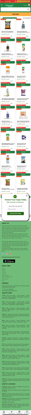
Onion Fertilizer (17, 367)
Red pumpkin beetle (17, 380)
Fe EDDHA (18, 398)
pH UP (9, 399)
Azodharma (10, 389)
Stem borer (4, 310)
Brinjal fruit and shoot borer (23, 350)
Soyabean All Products (12, 337)
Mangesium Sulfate (25, 398)
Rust (28, 326)
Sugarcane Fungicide (17, 315)
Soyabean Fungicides (6, 339)
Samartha (24, 389)
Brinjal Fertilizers (21, 348)
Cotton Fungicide (11, 303)
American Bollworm (20, 304)
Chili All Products (9, 331)
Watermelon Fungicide (7, 380)
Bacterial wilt (7, 364)
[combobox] (15, 9)
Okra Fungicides (25, 344)
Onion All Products (9, 367)
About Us (4, 273)
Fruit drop (9, 357)
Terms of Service (5, 277)
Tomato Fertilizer (21, 295)
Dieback (13, 357)
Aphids (25, 321)
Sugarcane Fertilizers (24, 314)
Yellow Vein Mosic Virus (15, 345)
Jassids (22, 345)
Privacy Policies (5, 275)
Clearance (12, 401)
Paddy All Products (10, 307)
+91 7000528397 (10, 289)
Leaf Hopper (10, 351)
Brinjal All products (10, 348)
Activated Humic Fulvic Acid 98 (14, 393)
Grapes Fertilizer (21, 372)
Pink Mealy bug (19, 373)
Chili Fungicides (5, 332)
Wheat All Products (10, 325)
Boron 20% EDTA (13, 394)
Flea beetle (26, 373)
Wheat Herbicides (11, 326)
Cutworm (6, 304)
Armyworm (15, 321)
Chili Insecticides (25, 331)
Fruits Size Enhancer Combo (9, 405)
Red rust (17, 357)
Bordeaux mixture (17, 389)
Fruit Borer (26, 296)
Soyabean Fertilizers (24, 337)
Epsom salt (5, 399)
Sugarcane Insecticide (7, 315)
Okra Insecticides (17, 344)
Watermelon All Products (13, 378)
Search (3, 268)
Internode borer (25, 315)
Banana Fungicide (11, 362)
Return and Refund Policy (7, 276)
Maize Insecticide (21, 320)
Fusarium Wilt (15, 339)
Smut (4, 316)
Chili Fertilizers (17, 331)
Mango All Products (11, 355)
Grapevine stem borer (6, 375)
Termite (18, 326)
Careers (3, 269)
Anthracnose (21, 339)
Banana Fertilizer (21, 361)
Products (4, 272)
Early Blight (20, 296)
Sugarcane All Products (13, 314)
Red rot (12, 316)
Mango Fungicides (13, 356)
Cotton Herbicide (20, 303)
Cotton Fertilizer (21, 301)
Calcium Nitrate (11, 398)
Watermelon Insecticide (24, 378)
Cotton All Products (10, 301)
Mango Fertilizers (21, 355)
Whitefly (23, 332)
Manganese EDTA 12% (16, 399)
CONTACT (5, 283)
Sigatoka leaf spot (15, 364)
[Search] (28, 9)
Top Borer (8, 316)
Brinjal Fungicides (12, 350)
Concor (5, 391)
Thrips (17, 309)
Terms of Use (5, 279)
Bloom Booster (21, 394)
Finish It (13, 387)
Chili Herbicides (13, 332)
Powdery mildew (5, 345)
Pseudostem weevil (21, 362)
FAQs (3, 280)
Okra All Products (8, 344)
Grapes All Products (10, 372)
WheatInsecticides (21, 325)
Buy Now (8, 39)
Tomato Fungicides (12, 296)
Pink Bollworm (12, 304)
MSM (8, 401)
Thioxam (9, 386)
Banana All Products (10, 361)
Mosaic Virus (5, 298)
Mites (19, 332)
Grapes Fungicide (11, 373)
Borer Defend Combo (16, 406)
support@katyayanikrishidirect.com (9, 290)
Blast (9, 310)
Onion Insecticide (25, 367)
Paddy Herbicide (11, 309)
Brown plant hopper (24, 309)
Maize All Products (10, 320)
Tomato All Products (10, 295)
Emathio (14, 386)
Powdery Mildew (11, 298)
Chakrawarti (19, 386)
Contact (3, 271)
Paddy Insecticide (21, 307)
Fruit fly (24, 380)
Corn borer (9, 321)
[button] (3, 5)
